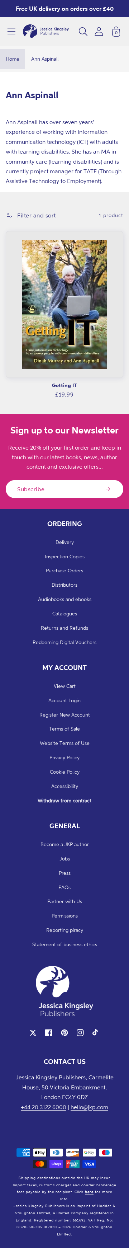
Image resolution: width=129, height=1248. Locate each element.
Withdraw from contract (64, 800)
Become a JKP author (64, 844)
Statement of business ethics (64, 944)
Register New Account (64, 715)
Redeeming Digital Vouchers (64, 642)
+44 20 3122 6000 (43, 1107)
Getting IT (64, 385)
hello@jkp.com (89, 1107)
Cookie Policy (65, 772)
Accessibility (64, 786)
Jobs (64, 858)
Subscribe (31, 489)
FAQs (64, 887)
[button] (11, 31)
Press (65, 873)
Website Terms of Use (65, 743)
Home (12, 59)
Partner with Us (64, 901)
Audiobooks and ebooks (64, 599)
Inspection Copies (65, 556)
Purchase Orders (64, 570)
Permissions (65, 915)
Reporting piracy (64, 930)
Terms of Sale (64, 729)
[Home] (46, 31)
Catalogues (64, 613)
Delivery (65, 542)
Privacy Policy (64, 757)
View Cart (65, 686)
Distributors (64, 585)
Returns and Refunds (64, 628)
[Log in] (99, 31)
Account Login (64, 700)
